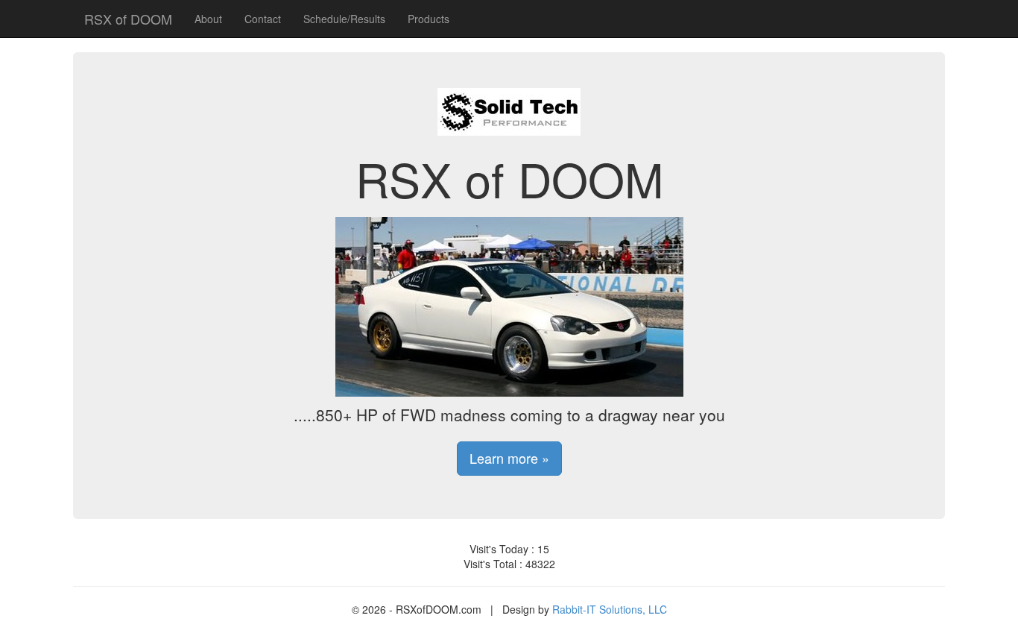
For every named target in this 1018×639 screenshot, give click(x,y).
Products (428, 18)
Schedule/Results (344, 18)
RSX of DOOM (128, 18)
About (208, 18)
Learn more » (509, 458)
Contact (262, 18)
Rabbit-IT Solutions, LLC (609, 609)
